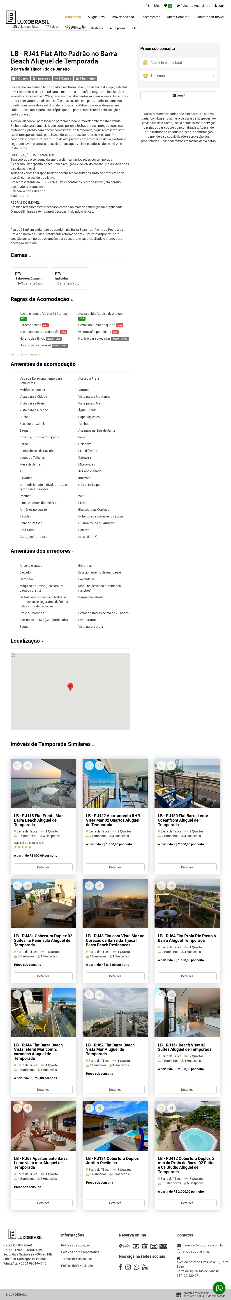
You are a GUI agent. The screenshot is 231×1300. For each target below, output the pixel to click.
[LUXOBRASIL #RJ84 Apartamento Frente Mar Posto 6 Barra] (187, 903)
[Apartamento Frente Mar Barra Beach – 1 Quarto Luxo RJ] (43, 783)
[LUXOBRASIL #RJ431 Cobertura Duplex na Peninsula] (43, 903)
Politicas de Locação (75, 1245)
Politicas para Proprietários (80, 1252)
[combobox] (183, 76)
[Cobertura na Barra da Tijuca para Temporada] (187, 1125)
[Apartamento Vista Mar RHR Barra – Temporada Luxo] (115, 783)
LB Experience (74, 28)
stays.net (203, 1293)
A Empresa (117, 28)
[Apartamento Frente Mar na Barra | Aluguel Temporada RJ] (187, 783)
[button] (70, 255)
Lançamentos (150, 17)
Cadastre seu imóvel (209, 17)
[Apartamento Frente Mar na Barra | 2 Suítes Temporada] (187, 1012)
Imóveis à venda (122, 17)
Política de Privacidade (77, 1265)
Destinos (97, 28)
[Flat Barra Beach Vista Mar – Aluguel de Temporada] (43, 1012)
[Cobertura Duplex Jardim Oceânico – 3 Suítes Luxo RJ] (115, 1125)
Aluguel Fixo (96, 17)
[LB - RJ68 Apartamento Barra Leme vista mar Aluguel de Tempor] (43, 1125)
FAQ (135, 28)
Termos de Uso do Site (76, 1259)
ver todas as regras (24, 354)
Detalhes (43, 867)
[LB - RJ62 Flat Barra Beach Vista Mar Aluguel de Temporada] (115, 1012)
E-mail (180, 95)
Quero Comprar (178, 17)
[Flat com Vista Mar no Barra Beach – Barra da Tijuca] (115, 903)
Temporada (73, 17)
